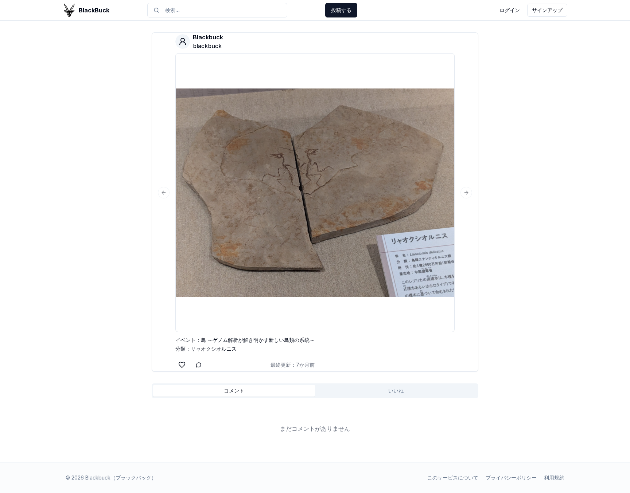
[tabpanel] (315, 428)
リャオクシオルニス (214, 349)
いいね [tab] (396, 390)
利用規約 (554, 477)
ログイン (509, 10)
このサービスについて (452, 477)
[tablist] (315, 390)
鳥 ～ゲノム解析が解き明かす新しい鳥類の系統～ (258, 340)
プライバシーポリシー (511, 477)
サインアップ (547, 10)
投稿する (341, 10)
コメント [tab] (234, 390)
